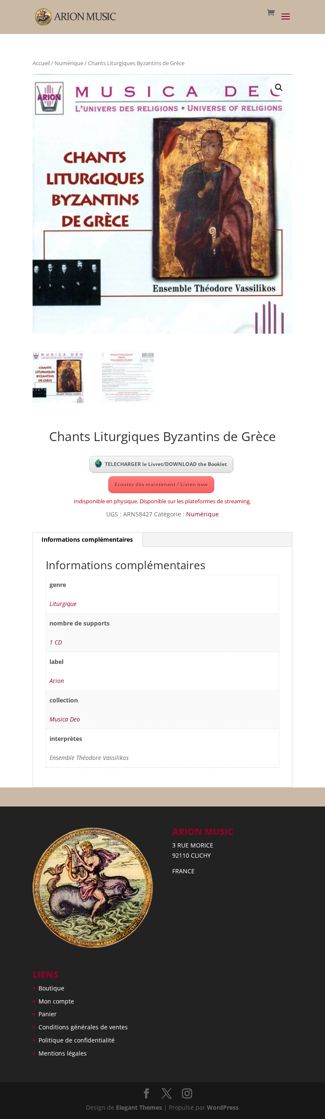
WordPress (223, 1107)
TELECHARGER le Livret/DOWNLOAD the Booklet (166, 464)
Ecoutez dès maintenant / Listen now (161, 484)
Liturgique (63, 604)
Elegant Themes (139, 1107)
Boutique (51, 988)
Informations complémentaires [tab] (87, 539)
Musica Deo (65, 719)
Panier (48, 1014)
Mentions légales (63, 1053)
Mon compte (56, 1001)
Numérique (69, 63)
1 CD (56, 642)
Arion (57, 681)
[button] (278, 87)
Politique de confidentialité (77, 1040)
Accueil (41, 63)
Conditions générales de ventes (83, 1027)
